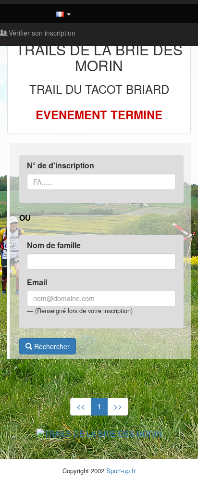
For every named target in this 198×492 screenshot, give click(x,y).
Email (37, 282)
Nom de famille (54, 245)
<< (80, 406)
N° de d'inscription (60, 165)
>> (117, 406)
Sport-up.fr (121, 470)
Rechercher (51, 346)
